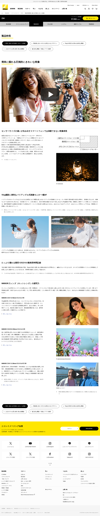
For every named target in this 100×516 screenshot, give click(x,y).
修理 (22, 485)
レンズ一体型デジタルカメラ (8, 481)
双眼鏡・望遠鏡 (5, 487)
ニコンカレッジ (48, 476)
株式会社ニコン (86, 5)
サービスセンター (25, 483)
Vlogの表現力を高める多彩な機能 (74, 43)
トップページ (2, 13)
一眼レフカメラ (5, 478)
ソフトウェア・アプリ (7, 485)
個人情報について (17, 512)
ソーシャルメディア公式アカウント (70, 474)
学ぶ (34, 8)
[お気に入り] (93, 9)
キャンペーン (55, 8)
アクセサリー (5, 492)
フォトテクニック (49, 474)
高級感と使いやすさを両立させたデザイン (45, 43)
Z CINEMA (4, 474)
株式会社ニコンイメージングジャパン (21, 508)
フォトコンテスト (84, 481)
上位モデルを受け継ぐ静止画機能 (14, 49)
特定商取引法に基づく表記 (68, 501)
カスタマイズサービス (26, 487)
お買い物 (64, 8)
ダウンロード (24, 492)
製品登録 (23, 476)
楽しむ (47, 8)
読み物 (82, 478)
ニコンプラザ (83, 474)
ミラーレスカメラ (15, 13)
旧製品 (3, 494)
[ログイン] (89, 9)
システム (63, 24)
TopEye (64, 481)
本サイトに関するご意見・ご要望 (29, 512)
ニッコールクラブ (66, 478)
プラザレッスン (48, 478)
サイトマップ (40, 512)
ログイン (70, 428)
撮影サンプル (77, 24)
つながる (40, 8)
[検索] (85, 9)
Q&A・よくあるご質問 (26, 481)
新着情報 (12, 8)
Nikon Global (95, 5)
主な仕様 (50, 24)
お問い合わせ (24, 478)
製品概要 (8, 24)
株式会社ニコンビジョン (35, 508)
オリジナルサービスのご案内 (69, 497)
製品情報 (20, 8)
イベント (65, 476)
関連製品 (91, 24)
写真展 (82, 476)
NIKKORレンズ (5, 483)
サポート (27, 8)
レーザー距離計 (5, 490)
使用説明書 (23, 490)
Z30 (22, 13)
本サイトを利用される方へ (7, 512)
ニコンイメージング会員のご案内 (88, 483)
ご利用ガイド (66, 499)
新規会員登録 (89, 428)
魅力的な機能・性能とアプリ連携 (41, 49)
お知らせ (23, 474)
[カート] (96, 9)
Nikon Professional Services (27, 494)
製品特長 (36, 24)
